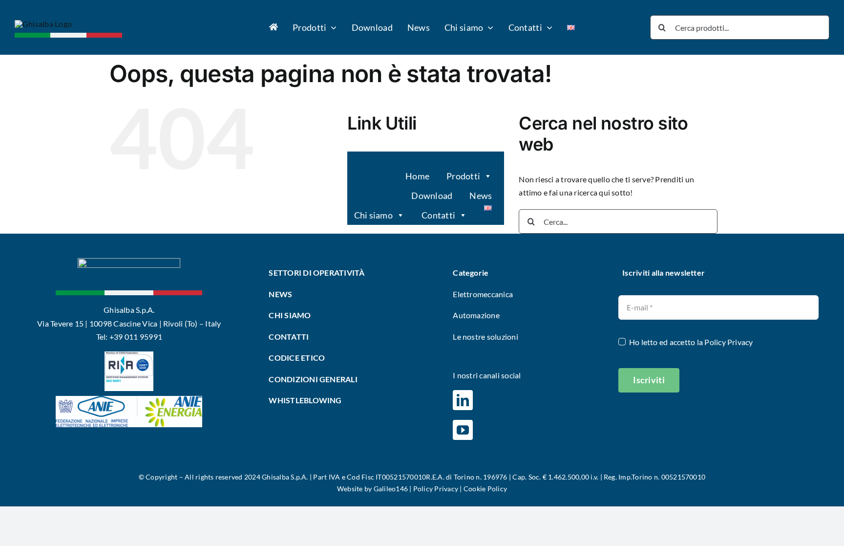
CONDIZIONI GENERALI (313, 379)
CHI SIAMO (290, 315)
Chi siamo (373, 215)
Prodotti (463, 176)
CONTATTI (289, 336)
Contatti (438, 215)
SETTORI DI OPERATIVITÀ (317, 272)
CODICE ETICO (297, 357)
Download (431, 195)
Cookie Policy (485, 488)
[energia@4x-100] (129, 399)
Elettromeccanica (483, 294)
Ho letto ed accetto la (691, 342)
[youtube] (463, 430)
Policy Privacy (728, 342)
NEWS (280, 294)
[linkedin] (463, 400)
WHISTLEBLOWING (305, 400)
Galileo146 (391, 488)
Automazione (476, 315)
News (480, 195)
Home (417, 176)
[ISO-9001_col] (129, 355)
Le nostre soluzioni (485, 336)
